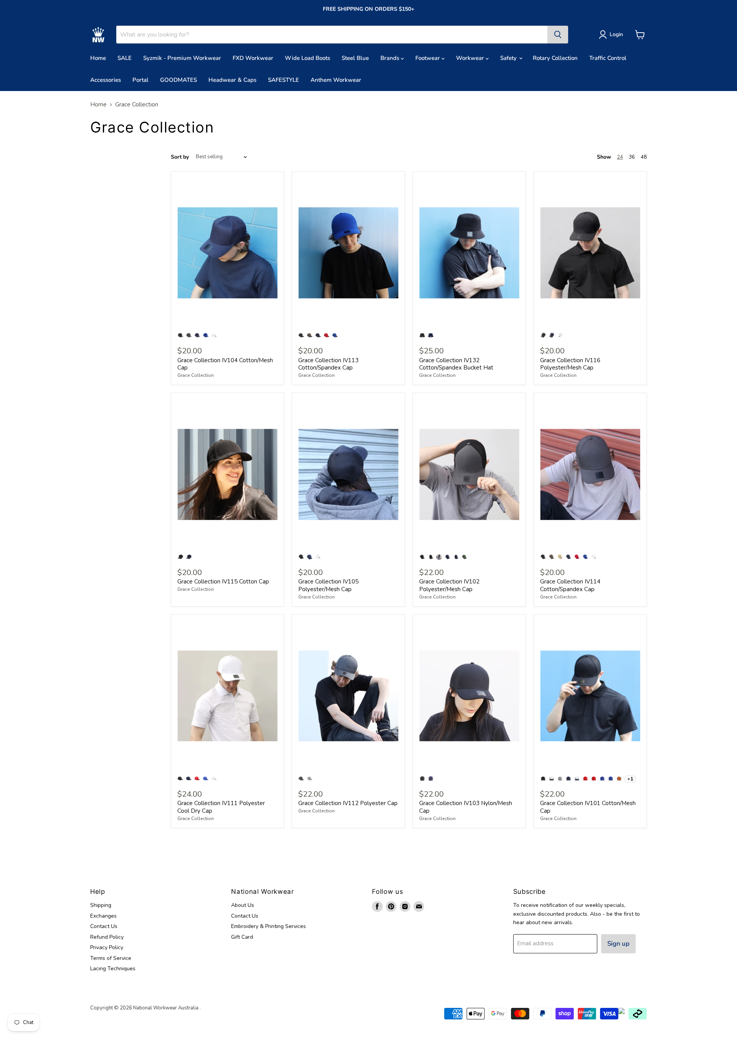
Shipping (100, 905)
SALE (124, 58)
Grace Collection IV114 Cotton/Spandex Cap (570, 585)
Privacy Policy (106, 947)
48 (644, 157)
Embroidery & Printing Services (268, 926)
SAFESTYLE (283, 80)
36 (632, 157)
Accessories (105, 80)
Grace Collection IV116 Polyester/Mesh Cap (570, 364)
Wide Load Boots (307, 58)
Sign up (618, 943)
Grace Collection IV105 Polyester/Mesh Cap (328, 585)
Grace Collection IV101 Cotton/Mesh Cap (588, 807)
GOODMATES (178, 80)
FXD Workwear (253, 58)
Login (616, 34)
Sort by (180, 157)
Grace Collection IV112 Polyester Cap (348, 803)
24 (620, 157)
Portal (140, 80)
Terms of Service (110, 958)
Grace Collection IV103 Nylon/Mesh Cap (465, 807)
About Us (242, 905)
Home (98, 58)
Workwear (471, 58)
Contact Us (103, 926)
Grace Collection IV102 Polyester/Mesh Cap (449, 585)
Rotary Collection (555, 58)
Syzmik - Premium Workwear (182, 58)
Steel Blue (355, 58)
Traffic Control (607, 58)
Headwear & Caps (232, 80)
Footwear (428, 58)
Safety (509, 58)
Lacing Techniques (113, 968)
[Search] (557, 34)
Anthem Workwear (336, 80)
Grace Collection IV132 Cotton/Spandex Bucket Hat (456, 364)
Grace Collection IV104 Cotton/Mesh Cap (225, 364)
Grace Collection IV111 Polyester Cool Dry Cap (221, 807)
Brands (390, 58)
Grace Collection (195, 375)
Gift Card (242, 937)
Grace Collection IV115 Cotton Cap (223, 581)
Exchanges (103, 916)
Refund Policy (107, 937)
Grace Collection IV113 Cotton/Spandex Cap (328, 364)
